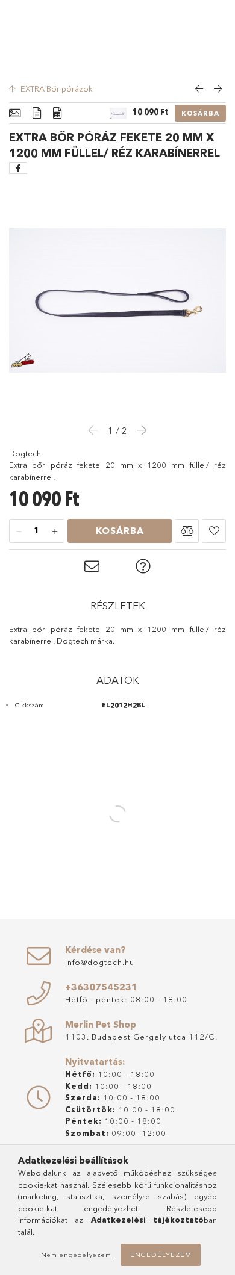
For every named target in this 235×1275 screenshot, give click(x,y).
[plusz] (55, 532)
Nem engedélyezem (76, 1254)
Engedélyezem (161, 1254)
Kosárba (200, 113)
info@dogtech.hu (99, 962)
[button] (187, 531)
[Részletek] (37, 113)
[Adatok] (57, 113)
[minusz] (19, 532)
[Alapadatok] (14, 113)
